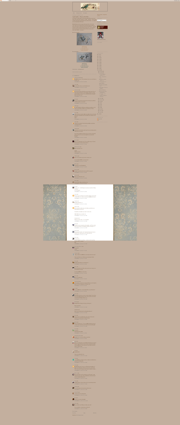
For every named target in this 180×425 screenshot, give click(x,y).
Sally (75, 350)
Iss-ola (75, 328)
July (100, 102)
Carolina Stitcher (90, 6)
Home (74, 12)
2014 (99, 63)
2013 (99, 65)
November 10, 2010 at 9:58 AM (81, 362)
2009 (99, 113)
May (100, 105)
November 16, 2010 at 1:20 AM (81, 395)
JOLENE (76, 128)
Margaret (76, 169)
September (101, 99)
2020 (99, 54)
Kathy (75, 341)
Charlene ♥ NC (77, 281)
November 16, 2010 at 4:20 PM (81, 408)
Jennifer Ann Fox (77, 146)
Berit (75, 397)
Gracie (76, 194)
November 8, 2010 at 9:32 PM (81, 191)
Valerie (76, 403)
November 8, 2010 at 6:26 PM (81, 110)
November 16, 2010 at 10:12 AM (81, 400)
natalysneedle (77, 89)
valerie (76, 121)
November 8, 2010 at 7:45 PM (81, 178)
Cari (75, 288)
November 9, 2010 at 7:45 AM (81, 273)
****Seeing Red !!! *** (102, 81)
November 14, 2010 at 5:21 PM (81, 389)
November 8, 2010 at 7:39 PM (81, 166)
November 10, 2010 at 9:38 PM (81, 378)
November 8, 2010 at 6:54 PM (81, 125)
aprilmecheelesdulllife (78, 77)
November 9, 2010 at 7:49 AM (81, 278)
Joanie (75, 84)
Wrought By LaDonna (78, 335)
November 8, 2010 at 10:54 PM (81, 227)
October (100, 98)
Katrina (76, 180)
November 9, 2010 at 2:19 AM (81, 258)
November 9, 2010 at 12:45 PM (81, 326)
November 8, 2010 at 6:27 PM (81, 119)
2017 (99, 59)
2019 (99, 56)
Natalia (76, 322)
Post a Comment (74, 411)
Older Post (94, 412)
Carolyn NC (76, 392)
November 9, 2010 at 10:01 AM (81, 299)
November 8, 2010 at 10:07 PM (81, 215)
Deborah (76, 230)
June (100, 104)
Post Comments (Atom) (79, 415)
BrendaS (76, 301)
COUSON (76, 386)
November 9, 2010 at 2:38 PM (81, 338)
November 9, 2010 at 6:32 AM (81, 264)
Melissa (76, 163)
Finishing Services (79, 12)
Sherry (75, 266)
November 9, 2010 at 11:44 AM (81, 319)
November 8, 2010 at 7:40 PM (81, 172)
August (100, 101)
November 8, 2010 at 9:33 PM (81, 198)
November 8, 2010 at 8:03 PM (81, 183)
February (100, 110)
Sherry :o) (76, 372)
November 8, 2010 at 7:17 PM (81, 144)
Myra (75, 223)
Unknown (76, 206)
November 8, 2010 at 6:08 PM (81, 81)
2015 (99, 62)
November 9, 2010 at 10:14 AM (81, 307)
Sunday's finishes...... (102, 83)
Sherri (75, 380)
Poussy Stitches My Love (78, 246)
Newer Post (74, 412)
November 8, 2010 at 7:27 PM (81, 153)
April (100, 107)
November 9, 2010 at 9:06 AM (81, 291)
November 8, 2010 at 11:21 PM (81, 234)
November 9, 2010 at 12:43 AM (81, 243)
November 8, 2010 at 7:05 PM (81, 137)
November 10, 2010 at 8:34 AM (81, 355)
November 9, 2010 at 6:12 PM (81, 347)
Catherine (76, 155)
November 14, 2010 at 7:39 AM (81, 383)
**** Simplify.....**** (102, 93)
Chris (75, 99)
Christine (76, 175)
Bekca (75, 293)
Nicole (75, 365)
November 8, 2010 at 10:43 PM (81, 221)
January (100, 112)
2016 (99, 60)
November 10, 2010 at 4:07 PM (81, 370)
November (100, 72)
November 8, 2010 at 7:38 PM (81, 161)
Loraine (76, 139)
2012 (99, 66)
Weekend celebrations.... (102, 89)
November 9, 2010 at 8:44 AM (81, 285)
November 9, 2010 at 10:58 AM (81, 312)
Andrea (76, 237)
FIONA (76, 105)
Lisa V (75, 112)
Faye (98, 120)
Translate (104, 21)
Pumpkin (76, 200)
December (100, 71)
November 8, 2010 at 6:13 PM (81, 87)
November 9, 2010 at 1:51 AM (81, 250)
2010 (99, 69)
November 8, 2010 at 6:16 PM (81, 96)
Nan (75, 186)
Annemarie (76, 253)
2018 (99, 57)
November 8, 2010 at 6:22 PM (81, 103)
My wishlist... (85, 12)
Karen (75, 261)
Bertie (75, 315)
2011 (99, 68)
